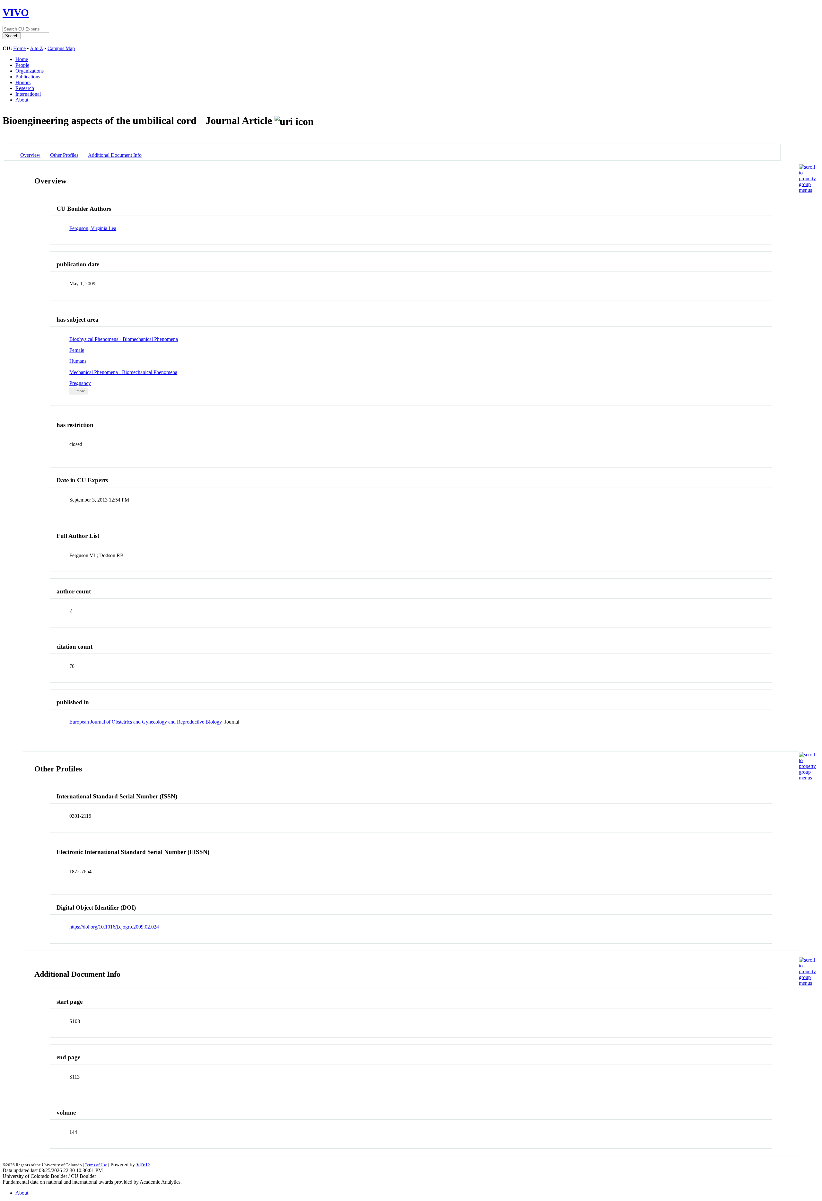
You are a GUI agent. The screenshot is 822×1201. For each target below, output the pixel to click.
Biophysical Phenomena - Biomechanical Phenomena (123, 339)
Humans (77, 361)
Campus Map (61, 48)
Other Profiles (64, 155)
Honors (23, 82)
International (28, 94)
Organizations (29, 71)
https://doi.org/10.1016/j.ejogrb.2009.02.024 (114, 927)
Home (19, 48)
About (21, 99)
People (22, 65)
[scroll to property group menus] (807, 190)
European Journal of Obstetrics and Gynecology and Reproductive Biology (145, 722)
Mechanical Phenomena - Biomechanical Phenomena (123, 372)
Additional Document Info (115, 155)
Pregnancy (80, 383)
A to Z (36, 48)
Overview (30, 155)
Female (76, 350)
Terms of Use (96, 1164)
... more (79, 391)
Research (24, 88)
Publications (27, 76)
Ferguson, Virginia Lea (92, 228)
